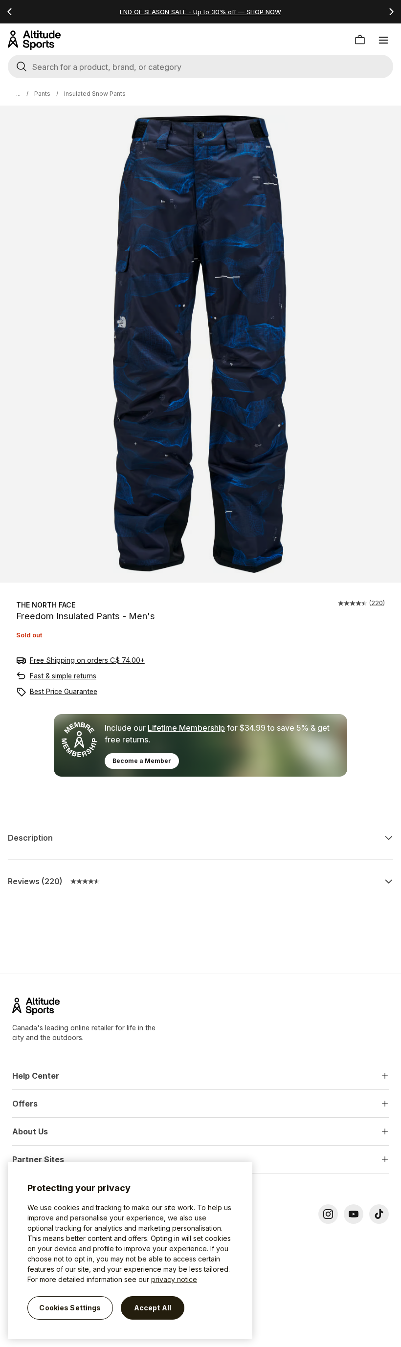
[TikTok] (379, 1214)
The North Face (45, 605)
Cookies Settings (70, 1308)
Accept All (152, 1308)
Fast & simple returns (63, 676)
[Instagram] (328, 1214)
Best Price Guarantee (63, 691)
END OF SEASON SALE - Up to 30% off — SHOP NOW (200, 12)
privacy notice (174, 1279)
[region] (130, 1250)
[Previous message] (10, 11)
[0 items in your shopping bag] (360, 40)
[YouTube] (353, 1214)
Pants (42, 93)
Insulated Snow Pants (95, 93)
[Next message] (391, 11)
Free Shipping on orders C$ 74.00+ (87, 660)
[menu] (383, 40)
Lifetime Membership (186, 728)
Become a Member (141, 760)
